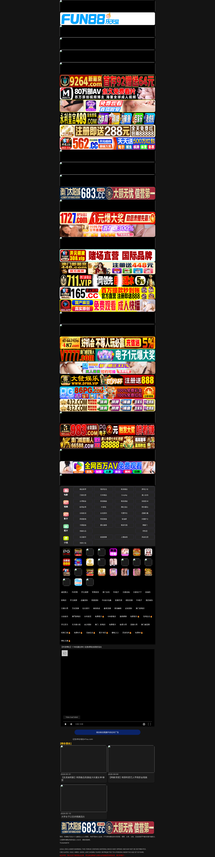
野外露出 (145, 507)
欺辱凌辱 (83, 507)
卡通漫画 (83, 525)
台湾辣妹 (83, 501)
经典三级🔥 (65, 632)
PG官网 (75, 592)
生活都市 (83, 537)
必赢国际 (84, 600)
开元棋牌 (84, 592)
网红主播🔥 (65, 640)
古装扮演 (83, 513)
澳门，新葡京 (100, 624)
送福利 (147, 592)
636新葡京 (112, 616)
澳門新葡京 (76, 616)
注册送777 (137, 592)
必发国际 (128, 608)
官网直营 (95, 592)
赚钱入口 (115, 632)
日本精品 (103, 495)
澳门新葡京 (140, 608)
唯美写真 (124, 525)
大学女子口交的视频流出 (73, 816)
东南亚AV (145, 501)
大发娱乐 (64, 616)
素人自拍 (145, 495)
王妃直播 (75, 608)
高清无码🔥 (127, 632)
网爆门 (145, 525)
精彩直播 (129, 600)
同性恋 (145, 531)
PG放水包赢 (106, 600)
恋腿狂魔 (145, 513)
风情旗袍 (83, 519)
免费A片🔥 (78, 632)
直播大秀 (133, 624)
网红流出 (124, 507)
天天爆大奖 (76, 624)
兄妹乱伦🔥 (90, 632)
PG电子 (116, 592)
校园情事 (103, 537)
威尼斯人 (64, 592)
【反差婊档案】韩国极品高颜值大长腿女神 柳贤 (83, 778)
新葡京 (63, 600)
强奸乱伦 (103, 489)
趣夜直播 (107, 608)
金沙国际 (87, 624)
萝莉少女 (145, 489)
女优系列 (103, 513)
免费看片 (112, 624)
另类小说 (83, 543)
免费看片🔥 (99, 616)
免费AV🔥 (139, 632)
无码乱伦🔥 (147, 616)
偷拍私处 (96, 608)
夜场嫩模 (118, 608)
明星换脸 (103, 519)
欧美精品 (124, 489)
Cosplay (124, 495)
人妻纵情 (124, 537)
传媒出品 (83, 531)
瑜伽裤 (124, 519)
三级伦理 (83, 495)
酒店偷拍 (149, 600)
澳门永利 (106, 592)
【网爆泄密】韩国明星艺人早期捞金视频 (128, 777)
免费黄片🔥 (134, 616)
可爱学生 (124, 513)
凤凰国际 (95, 600)
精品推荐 (83, 489)
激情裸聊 (123, 616)
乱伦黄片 (86, 608)
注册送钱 (126, 592)
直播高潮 (118, 600)
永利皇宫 (87, 616)
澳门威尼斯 (145, 624)
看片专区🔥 (103, 632)
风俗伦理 (145, 537)
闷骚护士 (145, 519)
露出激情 (103, 525)
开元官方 (64, 624)
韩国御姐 (103, 501)
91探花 (103, 507)
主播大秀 (64, 608)
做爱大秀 (123, 624)
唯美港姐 (124, 501)
